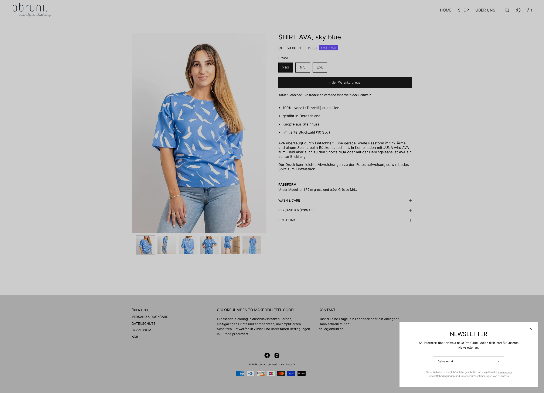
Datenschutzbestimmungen (476, 375)
